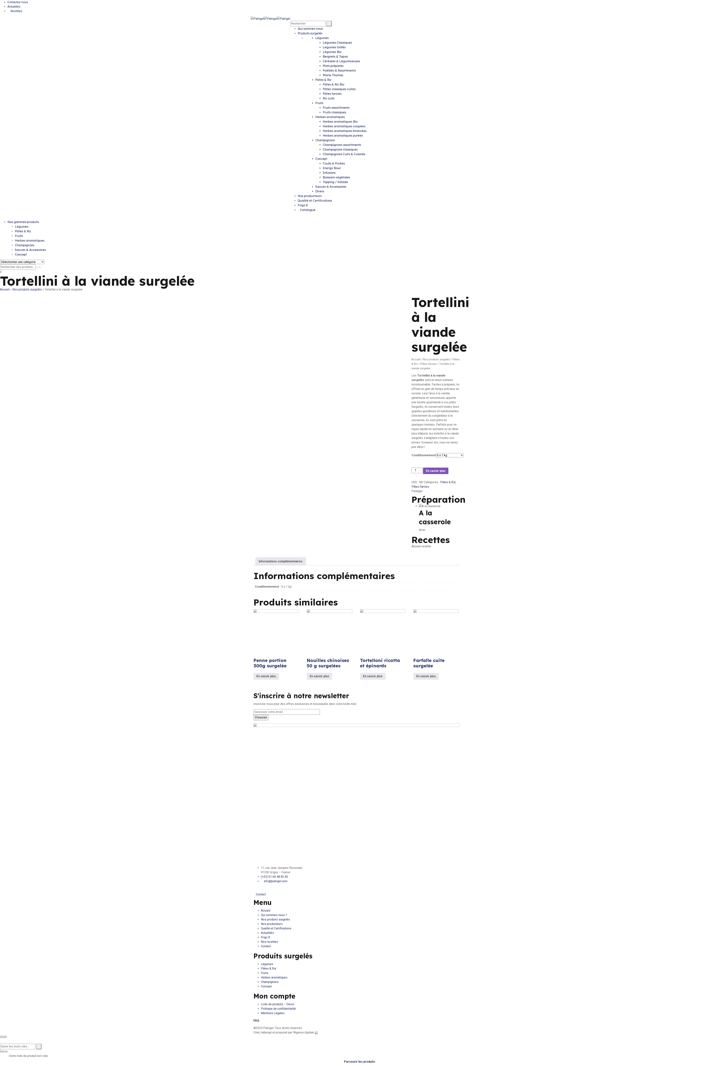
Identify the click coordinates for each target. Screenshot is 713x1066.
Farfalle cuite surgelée (429, 663)
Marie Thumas (333, 75)
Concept (321, 159)
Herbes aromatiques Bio (340, 121)
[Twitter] (429, 491)
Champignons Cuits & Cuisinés (344, 154)
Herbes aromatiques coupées (344, 126)
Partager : (417, 491)
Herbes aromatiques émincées (345, 131)
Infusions (329, 173)
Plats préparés (333, 66)
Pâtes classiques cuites (339, 89)
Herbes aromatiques (330, 117)
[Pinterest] (432, 491)
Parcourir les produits (359, 1061)
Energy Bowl (332, 168)
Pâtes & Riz (323, 80)
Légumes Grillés (334, 47)
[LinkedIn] (435, 491)
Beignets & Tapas (335, 56)
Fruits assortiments (336, 107)
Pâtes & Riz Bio (333, 84)
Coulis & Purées (334, 163)
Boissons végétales (336, 177)
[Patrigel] (257, 18)
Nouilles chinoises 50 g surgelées (328, 663)
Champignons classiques (340, 149)
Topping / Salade (335, 182)
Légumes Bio (332, 52)
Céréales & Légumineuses (341, 61)
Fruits (319, 103)
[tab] (280, 561)
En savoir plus (435, 471)
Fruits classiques (334, 112)
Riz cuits (328, 98)
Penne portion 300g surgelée (269, 663)
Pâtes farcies (332, 94)
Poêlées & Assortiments (339, 70)
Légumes (322, 38)
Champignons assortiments (342, 145)
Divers (319, 191)
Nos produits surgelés (27, 289)
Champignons (325, 140)
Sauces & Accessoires (330, 186)
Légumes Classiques (337, 42)
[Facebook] (426, 491)
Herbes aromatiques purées (343, 135)
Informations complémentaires (280, 561)
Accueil (4, 289)
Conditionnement (424, 455)
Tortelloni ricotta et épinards (380, 663)
